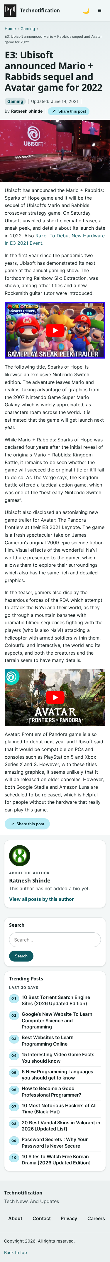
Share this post (69, 111)
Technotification (40, 10)
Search (21, 956)
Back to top (15, 1252)
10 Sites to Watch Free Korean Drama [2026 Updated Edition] (56, 1159)
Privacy (69, 1218)
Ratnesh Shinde (27, 111)
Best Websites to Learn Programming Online (48, 1041)
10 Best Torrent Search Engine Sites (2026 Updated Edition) (56, 1000)
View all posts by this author (41, 899)
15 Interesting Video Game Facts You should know (58, 1057)
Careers (96, 1218)
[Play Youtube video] (55, 330)
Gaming (15, 101)
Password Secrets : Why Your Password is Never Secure (55, 1143)
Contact (42, 1218)
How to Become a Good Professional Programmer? (51, 1092)
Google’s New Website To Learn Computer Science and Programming (57, 1020)
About (15, 1218)
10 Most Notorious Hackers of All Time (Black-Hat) (59, 1108)
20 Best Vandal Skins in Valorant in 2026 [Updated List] (61, 1126)
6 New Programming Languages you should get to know (57, 1075)
